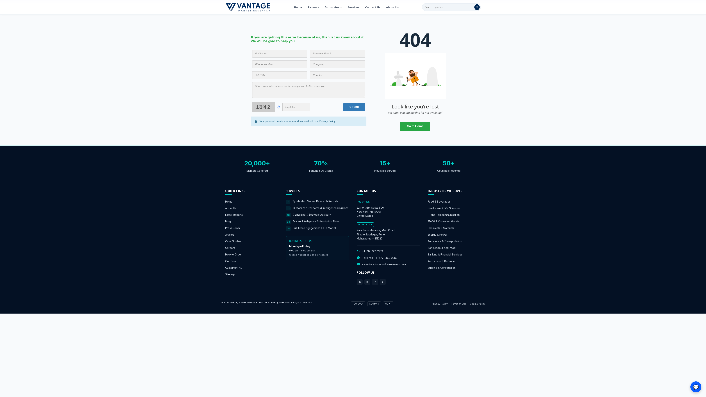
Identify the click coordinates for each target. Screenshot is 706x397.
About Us (392, 7)
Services (353, 7)
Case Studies (233, 241)
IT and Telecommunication (444, 214)
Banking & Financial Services (445, 254)
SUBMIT (354, 107)
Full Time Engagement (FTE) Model (314, 228)
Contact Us (372, 7)
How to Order (233, 254)
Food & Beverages (439, 201)
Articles (229, 234)
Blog (228, 221)
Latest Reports (234, 214)
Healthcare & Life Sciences (444, 208)
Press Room (232, 228)
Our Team (231, 261)
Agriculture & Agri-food (442, 247)
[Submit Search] (477, 7)
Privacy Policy (327, 121)
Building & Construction (442, 267)
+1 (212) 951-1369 (372, 251)
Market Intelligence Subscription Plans (316, 221)
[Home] (247, 7)
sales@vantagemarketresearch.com (384, 264)
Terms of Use (458, 303)
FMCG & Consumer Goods (443, 221)
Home (298, 7)
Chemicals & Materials (441, 228)
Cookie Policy (477, 303)
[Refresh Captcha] (279, 107)
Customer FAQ (234, 267)
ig (367, 281)
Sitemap (230, 274)
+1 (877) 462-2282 (385, 257)
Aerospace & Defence (441, 261)
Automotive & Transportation (445, 241)
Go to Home (415, 126)
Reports (313, 7)
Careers (230, 247)
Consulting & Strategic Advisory (312, 214)
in (360, 281)
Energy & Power (437, 234)
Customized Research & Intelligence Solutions (320, 207)
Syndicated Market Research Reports (315, 201)
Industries (333, 7)
